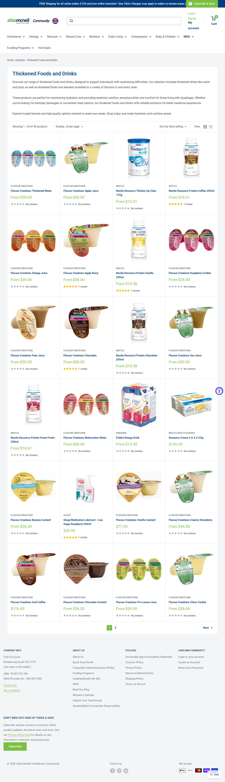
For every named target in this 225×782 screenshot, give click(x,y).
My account (193, 25)
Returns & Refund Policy (139, 673)
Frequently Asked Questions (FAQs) (93, 667)
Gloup (67, 515)
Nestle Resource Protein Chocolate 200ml (136, 357)
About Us (78, 656)
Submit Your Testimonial (87, 700)
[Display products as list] (211, 126)
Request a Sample (83, 695)
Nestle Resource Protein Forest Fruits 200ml (33, 439)
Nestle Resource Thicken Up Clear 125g (136, 192)
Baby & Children (165, 36)
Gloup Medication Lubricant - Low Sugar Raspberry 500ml (83, 522)
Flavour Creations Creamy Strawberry (190, 520)
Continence (14, 36)
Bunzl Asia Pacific (83, 662)
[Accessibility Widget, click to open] (219, 391)
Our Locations (12, 690)
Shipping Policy (134, 678)
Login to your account (191, 656)
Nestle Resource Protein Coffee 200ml (191, 190)
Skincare (52, 36)
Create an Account (189, 662)
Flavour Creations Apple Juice (80, 190)
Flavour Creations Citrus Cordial (187, 602)
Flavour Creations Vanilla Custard (135, 520)
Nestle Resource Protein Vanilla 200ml (134, 275)
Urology (34, 36)
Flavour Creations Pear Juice (27, 355)
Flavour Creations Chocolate (80, 355)
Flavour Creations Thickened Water (31, 190)
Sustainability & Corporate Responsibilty (96, 705)
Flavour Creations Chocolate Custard (84, 602)
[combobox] (124, 21)
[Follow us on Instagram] (119, 770)
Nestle (120, 186)
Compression (139, 36)
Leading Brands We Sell (86, 678)
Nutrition (94, 36)
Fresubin (121, 433)
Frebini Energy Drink (127, 437)
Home (10, 60)
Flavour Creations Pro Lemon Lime (136, 602)
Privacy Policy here (19, 734)
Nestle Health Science (182, 433)
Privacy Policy (134, 667)
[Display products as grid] (205, 126)
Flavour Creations (22, 186)
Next (206, 627)
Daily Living (115, 36)
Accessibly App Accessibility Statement (149, 656)
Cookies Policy (134, 662)
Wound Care (73, 36)
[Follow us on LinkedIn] (125, 770)
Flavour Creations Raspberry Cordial (190, 273)
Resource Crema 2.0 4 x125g (186, 437)
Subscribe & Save (204, 3)
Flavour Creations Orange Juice (29, 273)
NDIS (76, 684)
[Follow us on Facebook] (112, 770)
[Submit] (71, 21)
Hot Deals (44, 48)
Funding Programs (18, 48)
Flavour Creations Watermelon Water (84, 437)
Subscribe (15, 746)
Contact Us (10, 685)
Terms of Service (135, 684)
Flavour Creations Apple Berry (80, 273)
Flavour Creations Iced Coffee (28, 602)
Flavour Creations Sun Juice (185, 355)
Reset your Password (190, 667)
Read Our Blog (81, 689)
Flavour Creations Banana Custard (31, 520)
